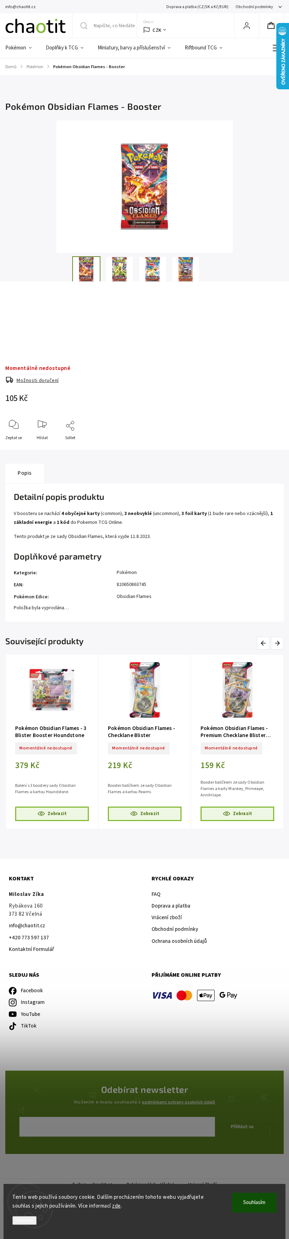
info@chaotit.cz (27, 925)
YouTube (30, 1014)
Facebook (32, 990)
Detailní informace (22, 317)
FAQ (156, 894)
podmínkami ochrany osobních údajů (178, 1102)
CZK (157, 30)
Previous (264, 643)
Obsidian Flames (134, 596)
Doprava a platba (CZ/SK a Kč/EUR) (197, 7)
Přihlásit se (242, 1126)
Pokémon (127, 572)
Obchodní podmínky (254, 7)
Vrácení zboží (167, 917)
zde (116, 1206)
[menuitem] (22, 48)
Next (277, 643)
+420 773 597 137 (29, 937)
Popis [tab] (25, 473)
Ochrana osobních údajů (179, 941)
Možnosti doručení (38, 380)
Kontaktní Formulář (31, 949)
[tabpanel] (52, 741)
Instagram (33, 1002)
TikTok (29, 1026)
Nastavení (24, 1220)
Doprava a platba (171, 906)
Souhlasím (254, 1202)
